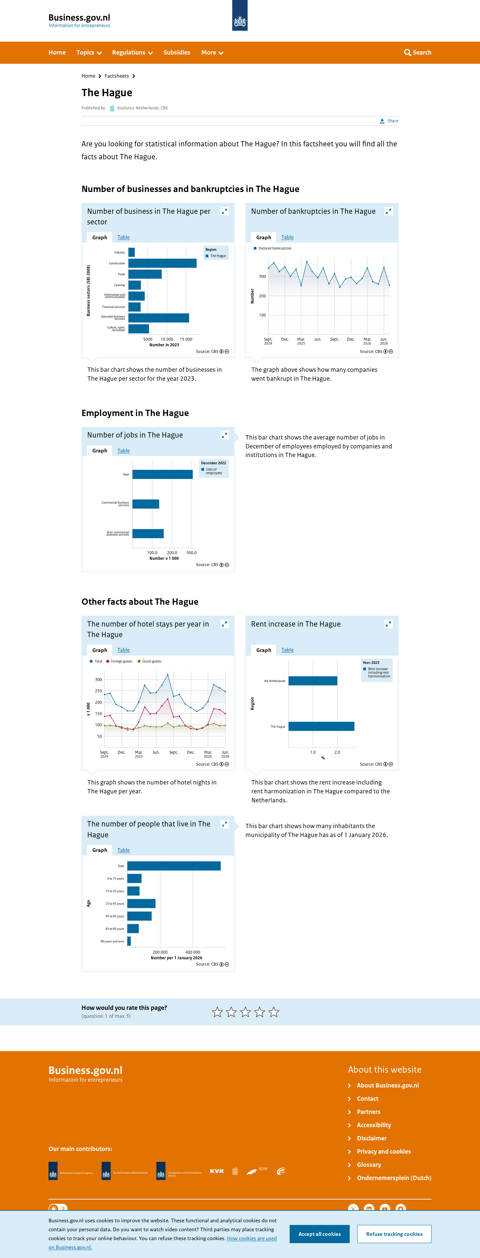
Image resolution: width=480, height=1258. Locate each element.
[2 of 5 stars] (233, 1012)
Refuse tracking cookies (394, 1234)
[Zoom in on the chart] (224, 211)
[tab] (99, 237)
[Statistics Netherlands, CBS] (235, 1171)
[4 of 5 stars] (261, 1012)
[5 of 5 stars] (275, 1012)
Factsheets (117, 76)
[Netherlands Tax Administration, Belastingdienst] (125, 1171)
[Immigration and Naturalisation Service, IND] (178, 1171)
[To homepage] (240, 15)
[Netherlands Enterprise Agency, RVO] (70, 1171)
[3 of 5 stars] (247, 1012)
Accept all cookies (320, 1234)
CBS (214, 351)
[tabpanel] (158, 296)
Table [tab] (123, 237)
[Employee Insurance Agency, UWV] (281, 1171)
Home (88, 76)
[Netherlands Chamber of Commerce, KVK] (217, 1171)
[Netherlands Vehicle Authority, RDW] (257, 1171)
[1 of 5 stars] (219, 1012)
